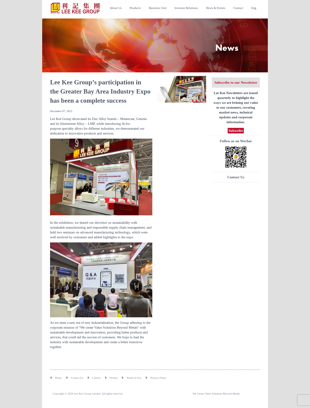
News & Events (215, 8)
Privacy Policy (158, 377)
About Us (116, 8)
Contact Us (235, 177)
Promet (114, 377)
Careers (96, 377)
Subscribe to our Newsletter (235, 82)
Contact (238, 8)
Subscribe (236, 131)
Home (58, 377)
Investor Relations (186, 8)
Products (135, 8)
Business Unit (157, 8)
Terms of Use (133, 377)
